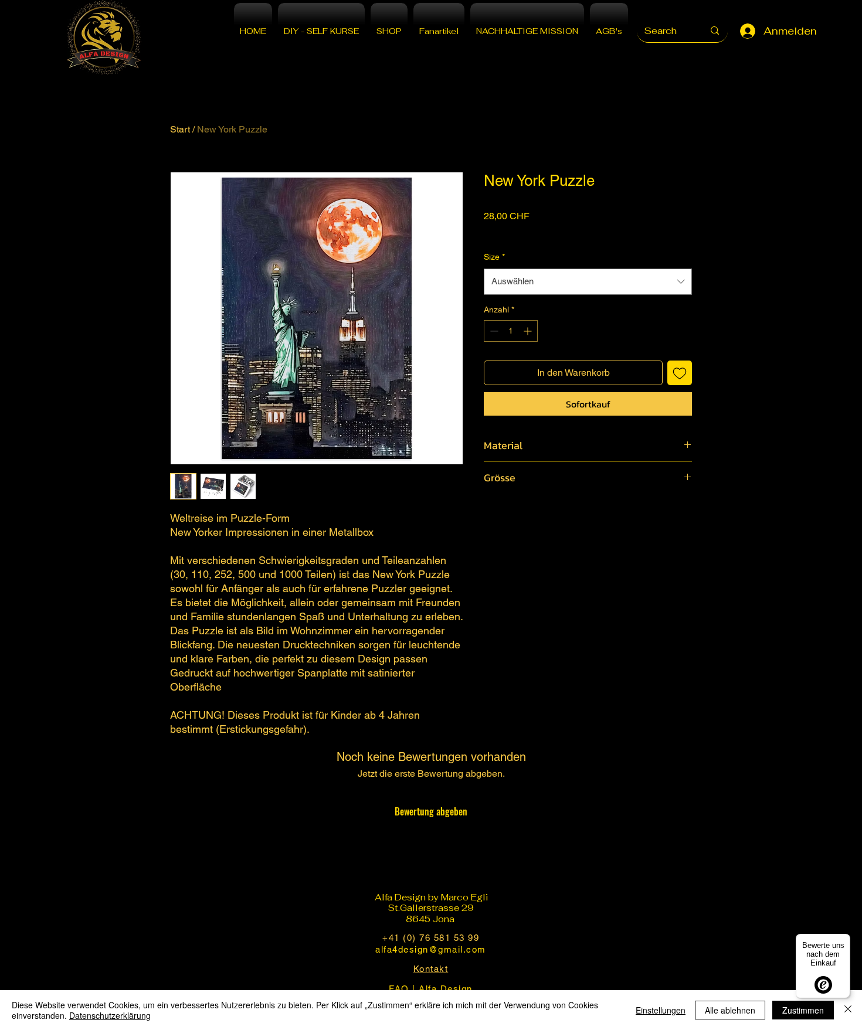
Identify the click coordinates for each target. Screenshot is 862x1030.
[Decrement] (493, 331)
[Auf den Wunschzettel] (679, 373)
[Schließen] (848, 1010)
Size (494, 256)
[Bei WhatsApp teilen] (536, 512)
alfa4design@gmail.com (430, 949)
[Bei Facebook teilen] (491, 512)
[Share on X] (558, 512)
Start (180, 129)
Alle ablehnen (730, 1010)
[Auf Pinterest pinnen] (514, 512)
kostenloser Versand (521, 231)
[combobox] (588, 281)
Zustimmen (803, 1010)
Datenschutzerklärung (110, 1015)
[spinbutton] (510, 331)
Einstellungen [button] (660, 1010)
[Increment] (528, 331)
